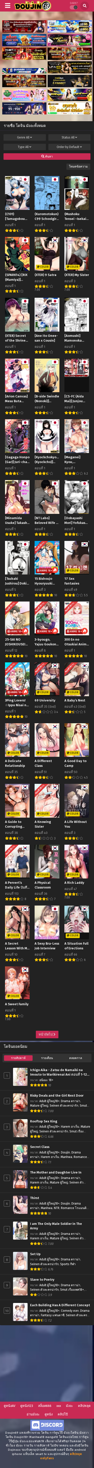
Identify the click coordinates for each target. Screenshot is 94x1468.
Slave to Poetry (42, 1280)
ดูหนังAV (9, 1406)
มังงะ (69, 1406)
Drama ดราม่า (70, 1101)
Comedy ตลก (70, 1310)
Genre (23, 137)
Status (68, 137)
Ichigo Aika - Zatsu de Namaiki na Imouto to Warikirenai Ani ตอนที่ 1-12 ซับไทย (58, 1072)
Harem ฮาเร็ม (70, 1126)
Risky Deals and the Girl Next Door (56, 1096)
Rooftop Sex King (43, 1121)
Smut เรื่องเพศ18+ (72, 1289)
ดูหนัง (49, 1414)
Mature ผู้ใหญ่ (39, 1105)
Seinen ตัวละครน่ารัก (64, 1105)
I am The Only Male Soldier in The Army (56, 1226)
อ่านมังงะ (33, 1414)
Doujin (65, 1152)
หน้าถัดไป (46, 1034)
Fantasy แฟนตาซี (52, 1315)
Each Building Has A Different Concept (60, 1305)
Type (23, 147)
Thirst (34, 1198)
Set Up (35, 1254)
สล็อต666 (44, 1406)
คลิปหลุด (84, 1406)
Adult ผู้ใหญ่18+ (49, 1101)
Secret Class (39, 1147)
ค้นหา (48, 156)
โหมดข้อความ (78, 166)
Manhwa (66, 1157)
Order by (68, 147)
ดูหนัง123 (26, 1406)
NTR (56, 1208)
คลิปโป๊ (63, 1414)
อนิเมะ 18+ (46, 1080)
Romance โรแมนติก (74, 1208)
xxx (58, 1406)
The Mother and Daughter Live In (55, 1172)
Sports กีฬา (68, 1264)
